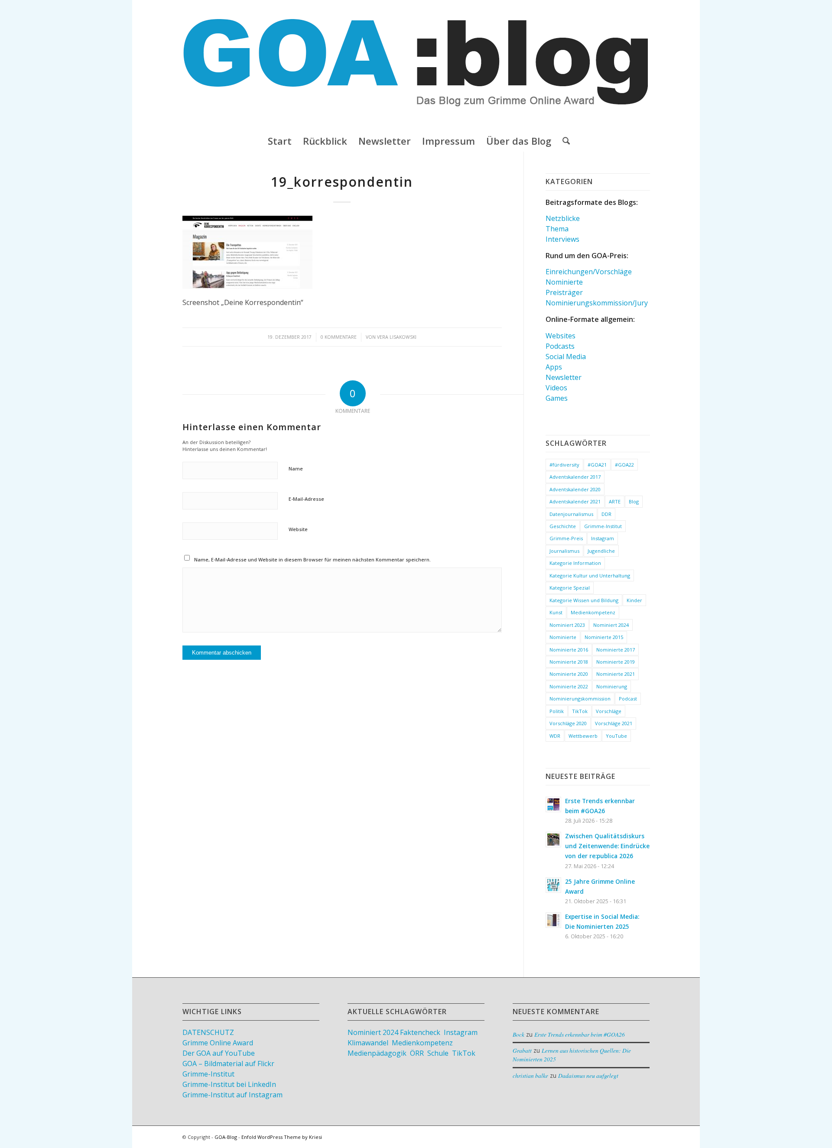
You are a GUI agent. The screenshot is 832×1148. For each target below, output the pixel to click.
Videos (556, 387)
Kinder (634, 600)
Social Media (566, 356)
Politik (556, 711)
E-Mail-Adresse (306, 499)
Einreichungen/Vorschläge (589, 271)
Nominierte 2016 (568, 649)
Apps (554, 367)
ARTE (615, 501)
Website (298, 529)
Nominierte (564, 282)
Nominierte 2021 (615, 674)
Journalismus (564, 551)
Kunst (555, 612)
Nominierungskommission (580, 698)
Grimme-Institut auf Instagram (232, 1094)
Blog (634, 501)
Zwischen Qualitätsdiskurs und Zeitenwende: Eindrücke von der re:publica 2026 (607, 846)
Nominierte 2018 (568, 661)
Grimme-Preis (566, 538)
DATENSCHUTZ (208, 1032)
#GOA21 (597, 464)
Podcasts (560, 346)
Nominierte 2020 (568, 674)
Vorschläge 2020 (568, 723)
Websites (560, 336)
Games (557, 398)
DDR (606, 514)
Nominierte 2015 (604, 637)
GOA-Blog (225, 1137)
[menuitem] (279, 141)
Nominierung (611, 686)
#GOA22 (624, 464)
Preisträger (564, 292)
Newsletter (564, 377)
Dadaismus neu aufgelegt (588, 1075)
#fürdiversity (564, 464)
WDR (554, 736)
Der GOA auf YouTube (218, 1053)
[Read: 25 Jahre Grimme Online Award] (553, 885)
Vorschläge (608, 711)
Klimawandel (368, 1042)
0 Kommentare (339, 337)
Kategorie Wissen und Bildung (583, 600)
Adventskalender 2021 (575, 501)
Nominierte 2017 (615, 649)
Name (296, 468)
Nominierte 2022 (568, 686)
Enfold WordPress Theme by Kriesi (281, 1137)
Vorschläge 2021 (613, 723)
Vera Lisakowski (396, 337)
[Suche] (563, 141)
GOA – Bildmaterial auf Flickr (228, 1063)
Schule (437, 1053)
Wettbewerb (583, 736)
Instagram (602, 538)
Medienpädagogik (377, 1053)
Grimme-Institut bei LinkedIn (229, 1084)
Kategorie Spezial (569, 587)
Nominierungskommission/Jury (597, 303)
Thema (557, 228)
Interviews (562, 239)
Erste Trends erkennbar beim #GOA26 (579, 1034)
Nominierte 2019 (615, 661)
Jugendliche (601, 551)
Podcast (628, 698)
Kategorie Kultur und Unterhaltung (589, 575)
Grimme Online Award (217, 1042)
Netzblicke (563, 218)
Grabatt (522, 1050)
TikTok (580, 711)
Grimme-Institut (603, 526)
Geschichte (562, 526)
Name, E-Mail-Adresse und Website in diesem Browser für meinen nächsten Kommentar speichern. (312, 559)
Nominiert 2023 (567, 625)
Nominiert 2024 (611, 625)
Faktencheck (420, 1032)
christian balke (530, 1075)
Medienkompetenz (593, 612)
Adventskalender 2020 (575, 489)
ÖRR (417, 1053)
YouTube (616, 736)
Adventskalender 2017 (575, 476)
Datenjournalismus (571, 514)
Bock (518, 1034)
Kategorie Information (575, 563)
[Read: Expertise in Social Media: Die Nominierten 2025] (553, 920)
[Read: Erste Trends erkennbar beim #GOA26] (553, 804)
